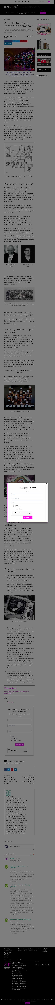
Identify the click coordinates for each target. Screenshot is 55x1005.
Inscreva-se (27, 517)
